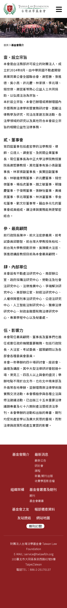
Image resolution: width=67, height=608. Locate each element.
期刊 (32, 495)
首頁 (6, 45)
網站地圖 (43, 517)
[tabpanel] (33, 28)
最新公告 (40, 460)
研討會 (39, 465)
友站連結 (24, 517)
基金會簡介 (20, 454)
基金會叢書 (36, 501)
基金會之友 (20, 509)
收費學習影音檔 (45, 481)
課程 (37, 470)
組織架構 (17, 489)
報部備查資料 (44, 509)
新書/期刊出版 (44, 476)
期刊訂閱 (35, 526)
